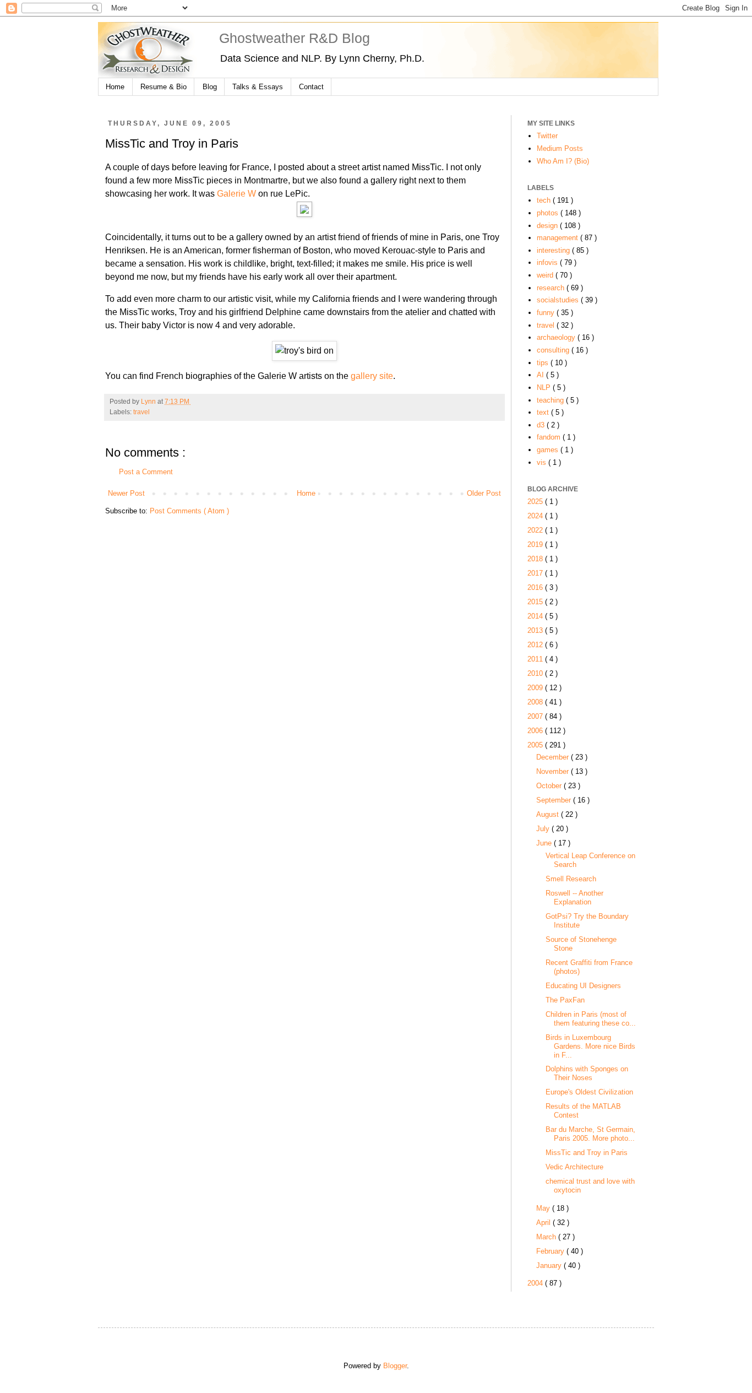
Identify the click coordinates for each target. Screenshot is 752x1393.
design (548, 225)
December (553, 757)
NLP (545, 387)
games (548, 450)
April (544, 1222)
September (554, 800)
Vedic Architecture (574, 1167)
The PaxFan (565, 1000)
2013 (536, 630)
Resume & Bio (163, 87)
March (547, 1237)
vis (542, 462)
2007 (536, 716)
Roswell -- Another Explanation (574, 897)
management (558, 238)
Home (115, 87)
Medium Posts (560, 148)
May (544, 1208)
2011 (536, 659)
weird (546, 275)
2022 (536, 530)
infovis (548, 262)
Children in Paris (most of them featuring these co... (591, 1018)
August (548, 814)
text (544, 412)
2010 (536, 673)
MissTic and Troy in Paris (587, 1152)
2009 (536, 688)
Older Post (484, 493)
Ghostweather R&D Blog (294, 38)
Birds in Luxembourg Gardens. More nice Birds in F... (590, 1046)
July (544, 829)
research (551, 288)
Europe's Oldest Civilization (589, 1092)
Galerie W (236, 193)
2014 (536, 616)
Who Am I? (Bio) (563, 161)
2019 (536, 544)
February (551, 1251)
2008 (536, 702)
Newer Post (126, 493)
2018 (536, 559)
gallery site (372, 376)
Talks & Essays (257, 87)
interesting (554, 250)
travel (141, 412)
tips (544, 363)
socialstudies (559, 300)
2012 (536, 645)
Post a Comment (146, 472)
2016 (536, 587)
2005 (536, 745)
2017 (536, 573)
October (550, 786)
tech (545, 200)
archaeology (557, 337)
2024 (536, 516)
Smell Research (571, 879)
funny (547, 312)
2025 (536, 501)
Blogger (395, 1366)
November (553, 771)
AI (541, 375)
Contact (311, 87)
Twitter (547, 136)
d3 (542, 425)
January (550, 1265)
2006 (536, 731)
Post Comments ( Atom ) (189, 511)
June (545, 843)
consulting (554, 350)
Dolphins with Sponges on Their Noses (587, 1073)
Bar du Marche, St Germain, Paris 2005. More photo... (590, 1133)
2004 (536, 1283)
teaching (551, 400)
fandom (550, 437)
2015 (536, 602)
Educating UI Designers (583, 986)
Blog (210, 87)
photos (548, 213)
